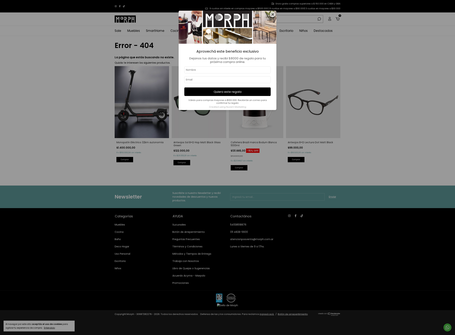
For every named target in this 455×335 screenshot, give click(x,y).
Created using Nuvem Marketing (227, 106)
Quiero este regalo (228, 92)
